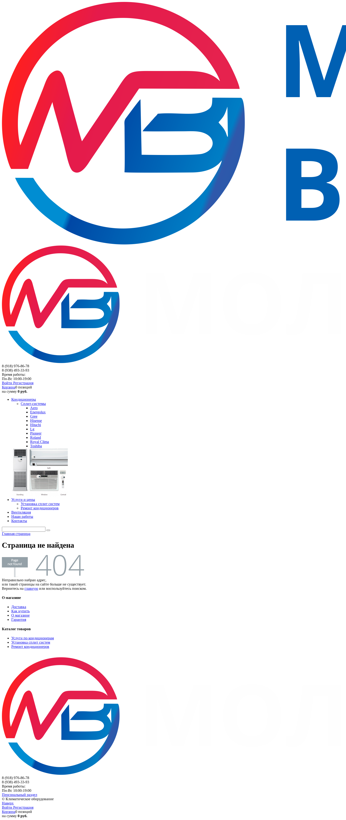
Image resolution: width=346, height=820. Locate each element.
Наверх (8, 803)
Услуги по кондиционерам (32, 638)
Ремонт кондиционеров (30, 647)
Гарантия (18, 620)
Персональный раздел (19, 795)
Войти (7, 383)
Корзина (8, 387)
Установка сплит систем (30, 642)
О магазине (20, 615)
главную (31, 588)
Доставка (18, 607)
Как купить (20, 611)
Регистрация (23, 383)
